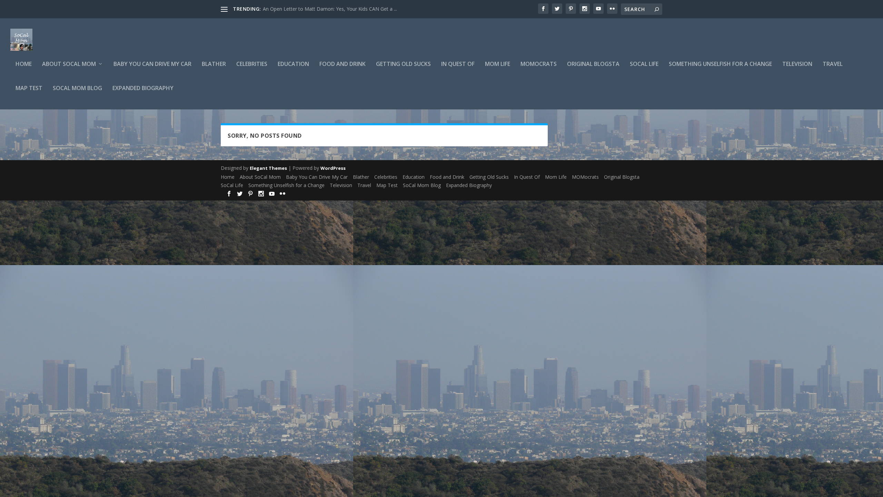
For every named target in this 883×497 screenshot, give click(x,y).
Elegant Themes (268, 168)
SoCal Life (644, 64)
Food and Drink (342, 64)
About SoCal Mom (69, 64)
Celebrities (251, 64)
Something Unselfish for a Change (720, 64)
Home (24, 64)
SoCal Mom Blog (77, 88)
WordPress (333, 168)
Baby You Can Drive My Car (152, 64)
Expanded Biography (142, 88)
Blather (214, 64)
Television (797, 64)
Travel (833, 64)
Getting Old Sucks (403, 64)
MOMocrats (538, 64)
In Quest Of (458, 64)
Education (293, 64)
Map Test (29, 88)
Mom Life (497, 64)
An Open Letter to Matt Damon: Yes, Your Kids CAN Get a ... (330, 9)
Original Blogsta (593, 64)
